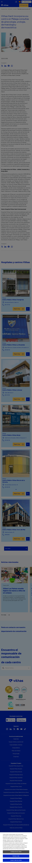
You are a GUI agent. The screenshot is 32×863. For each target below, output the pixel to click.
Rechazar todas (16, 856)
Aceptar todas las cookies (16, 860)
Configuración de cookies (15, 851)
